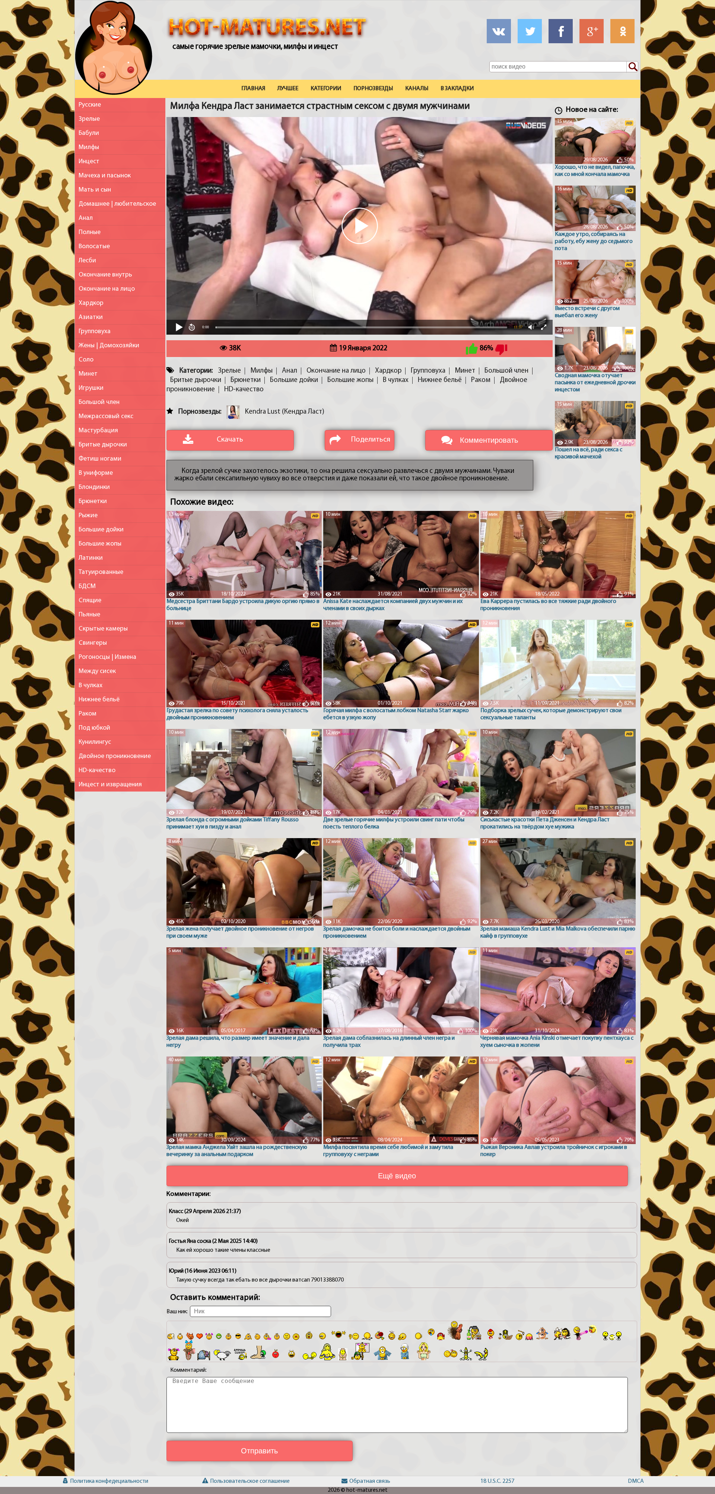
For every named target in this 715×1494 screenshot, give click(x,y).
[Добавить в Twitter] (530, 31)
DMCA (636, 1481)
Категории (326, 89)
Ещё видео (397, 1176)
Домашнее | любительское (117, 204)
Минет (88, 374)
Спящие (90, 600)
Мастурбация (98, 430)
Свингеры (93, 643)
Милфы (89, 147)
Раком (87, 714)
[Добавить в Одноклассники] (622, 31)
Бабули (89, 133)
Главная (253, 89)
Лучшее (287, 89)
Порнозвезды (373, 89)
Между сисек (97, 671)
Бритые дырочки (103, 445)
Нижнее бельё (99, 700)
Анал (86, 218)
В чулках (90, 685)
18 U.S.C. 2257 (496, 1481)
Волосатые (94, 246)
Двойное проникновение (115, 756)
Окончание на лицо (107, 289)
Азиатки (91, 317)
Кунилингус (95, 742)
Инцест (89, 161)
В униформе (96, 473)
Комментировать (489, 440)
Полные (90, 232)
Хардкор (91, 303)
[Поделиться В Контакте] (499, 31)
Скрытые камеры (103, 629)
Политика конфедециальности (82, 1481)
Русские (90, 105)
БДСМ (87, 586)
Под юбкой (94, 728)
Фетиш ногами (100, 459)
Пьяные (89, 615)
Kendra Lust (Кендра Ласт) (284, 412)
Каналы (416, 89)
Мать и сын (95, 190)
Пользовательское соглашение (222, 1481)
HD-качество (97, 770)
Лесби (87, 261)
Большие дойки (101, 530)
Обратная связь (361, 1481)
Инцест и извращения (110, 784)
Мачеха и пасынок (105, 176)
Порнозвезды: (199, 412)
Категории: (196, 371)
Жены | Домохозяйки (109, 345)
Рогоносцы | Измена (107, 657)
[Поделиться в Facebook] (561, 31)
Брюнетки (93, 501)
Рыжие (88, 515)
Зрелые (89, 119)
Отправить (259, 1451)
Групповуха (95, 331)
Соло (86, 360)
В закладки (457, 89)
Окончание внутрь (105, 275)
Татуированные (101, 572)
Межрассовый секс (106, 416)
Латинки (91, 558)
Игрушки (91, 388)
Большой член (99, 402)
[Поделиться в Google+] (591, 31)
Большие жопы (100, 544)
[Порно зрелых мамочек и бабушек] (114, 49)
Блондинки (94, 487)
